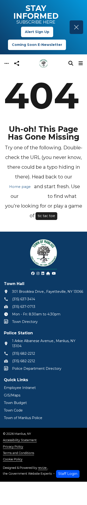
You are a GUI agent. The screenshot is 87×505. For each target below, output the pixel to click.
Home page (20, 187)
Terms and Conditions (18, 453)
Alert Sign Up (37, 32)
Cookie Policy (12, 459)
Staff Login (67, 473)
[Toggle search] (70, 63)
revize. (42, 468)
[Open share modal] (16, 63)
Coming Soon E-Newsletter (37, 44)
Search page (33, 196)
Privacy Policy (13, 446)
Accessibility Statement (20, 440)
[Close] (76, 27)
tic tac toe (46, 216)
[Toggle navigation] (6, 63)
